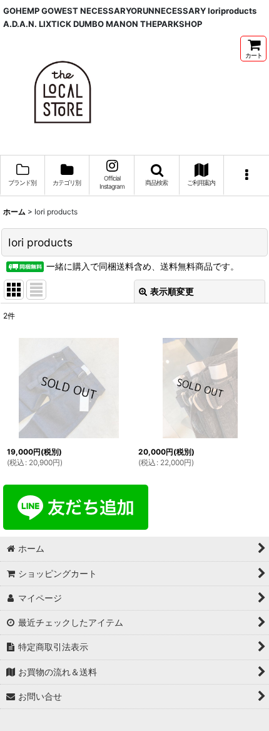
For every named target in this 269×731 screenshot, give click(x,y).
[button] (157, 175)
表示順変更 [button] (172, 291)
